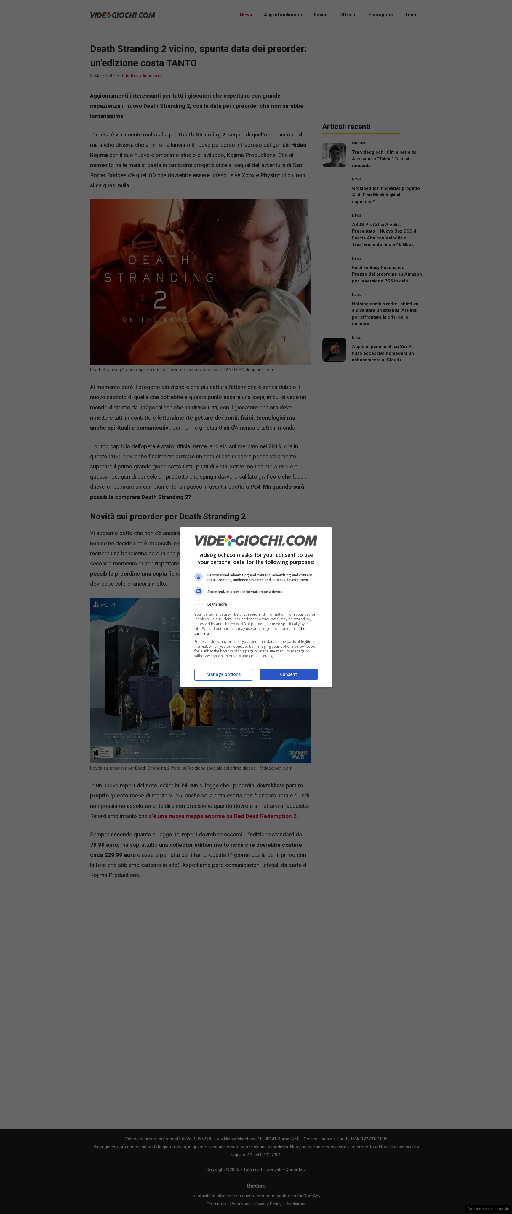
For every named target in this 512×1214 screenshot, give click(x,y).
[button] (256, 604)
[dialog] (256, 607)
